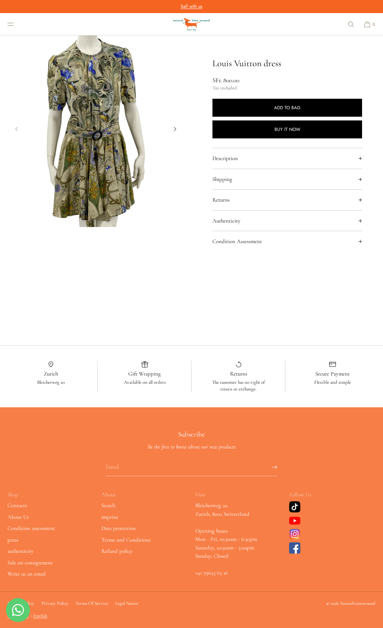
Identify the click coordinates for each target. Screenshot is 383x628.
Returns (221, 199)
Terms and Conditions (126, 539)
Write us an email (26, 573)
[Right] (175, 129)
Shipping (222, 179)
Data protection (118, 528)
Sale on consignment (30, 562)
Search (108, 505)
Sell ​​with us (191, 6)
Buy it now (287, 129)
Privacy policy (55, 603)
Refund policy (117, 551)
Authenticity (226, 220)
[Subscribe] (268, 467)
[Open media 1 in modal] (96, 131)
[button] (351, 24)
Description (225, 158)
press (12, 539)
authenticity (20, 551)
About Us (18, 517)
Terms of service (92, 603)
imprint (109, 517)
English (40, 616)
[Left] (16, 129)
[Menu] (16, 24)
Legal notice (126, 603)
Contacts (17, 505)
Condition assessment (31, 528)
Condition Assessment (237, 241)
